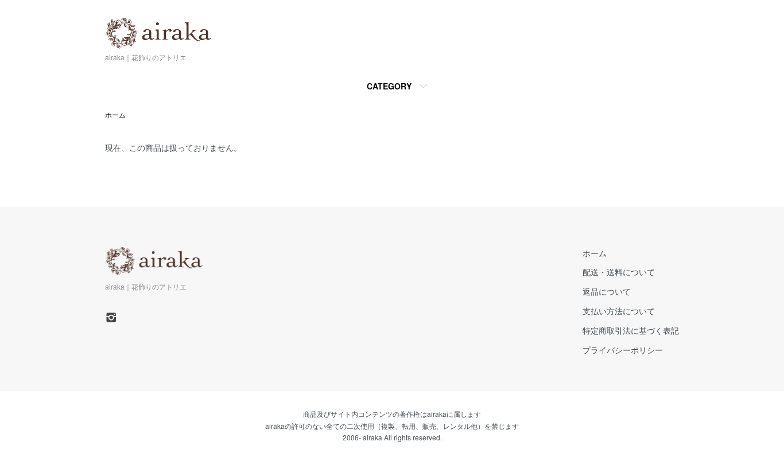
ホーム (115, 114)
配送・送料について (619, 272)
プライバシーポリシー (623, 349)
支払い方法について (619, 311)
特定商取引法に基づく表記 (631, 330)
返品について (607, 291)
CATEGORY (389, 86)
